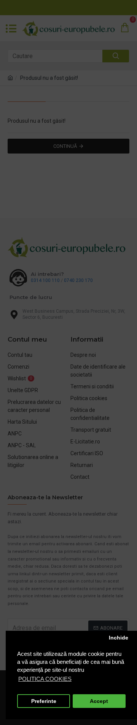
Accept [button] (99, 701)
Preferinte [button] (43, 701)
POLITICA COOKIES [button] (45, 679)
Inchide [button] (118, 638)
